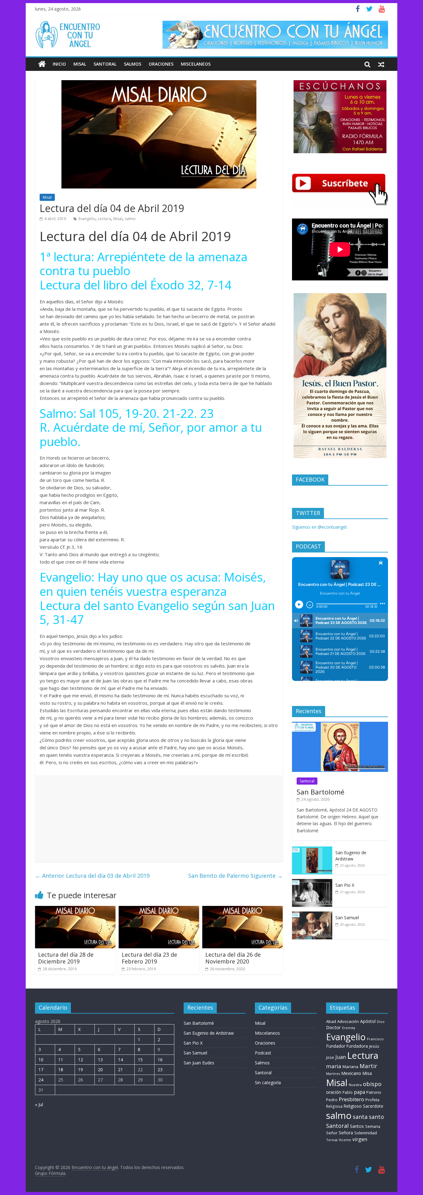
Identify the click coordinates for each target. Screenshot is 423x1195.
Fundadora (357, 1046)
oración (333, 1092)
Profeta (372, 1099)
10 (40, 1060)
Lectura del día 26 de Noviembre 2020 (233, 958)
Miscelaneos (196, 64)
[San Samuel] (312, 915)
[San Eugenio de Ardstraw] (312, 850)
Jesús (374, 1046)
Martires (333, 1073)
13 (100, 1060)
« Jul (39, 1104)
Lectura (104, 218)
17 (40, 1069)
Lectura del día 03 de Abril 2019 (92, 875)
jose (330, 1057)
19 (80, 1069)
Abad (331, 1021)
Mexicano (351, 1073)
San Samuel (347, 917)
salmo (130, 218)
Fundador (335, 1046)
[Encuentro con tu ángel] (42, 64)
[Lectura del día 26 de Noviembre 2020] (242, 909)
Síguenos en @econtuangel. (319, 527)
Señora (346, 1133)
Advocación (348, 1021)
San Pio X (344, 885)
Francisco (375, 1039)
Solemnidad (365, 1133)
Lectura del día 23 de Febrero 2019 (149, 958)
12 (80, 1060)
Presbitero (351, 1099)
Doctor (333, 1027)
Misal (79, 64)
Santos (357, 1126)
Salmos (132, 64)
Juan (340, 1057)
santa (360, 1116)
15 (140, 1060)
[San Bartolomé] (340, 725)
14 (120, 1060)
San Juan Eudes (199, 1063)
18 (60, 1069)
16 (160, 1060)
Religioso (353, 1106)
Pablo (347, 1092)
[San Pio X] (312, 882)
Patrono (373, 1092)
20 (100, 1069)
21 (120, 1069)
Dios (380, 1021)
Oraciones (161, 64)
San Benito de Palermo (235, 875)
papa (359, 1092)
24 (40, 1080)
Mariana (350, 1066)
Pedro (332, 1099)
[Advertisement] (159, 818)
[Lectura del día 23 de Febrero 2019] (159, 909)
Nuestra (355, 1084)
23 (160, 1069)
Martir (368, 1066)
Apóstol (368, 1021)
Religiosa (334, 1106)
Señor (332, 1133)
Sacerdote (373, 1106)
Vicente (345, 1140)
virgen (359, 1139)
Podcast (263, 1053)
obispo (372, 1084)
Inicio (59, 64)
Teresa (332, 1139)
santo (376, 1116)
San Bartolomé (320, 791)
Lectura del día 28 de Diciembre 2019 (66, 958)
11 (60, 1060)
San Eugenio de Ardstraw (350, 856)
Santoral (105, 64)
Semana (372, 1126)
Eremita (348, 1028)
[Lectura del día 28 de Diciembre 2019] (75, 909)
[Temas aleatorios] (381, 64)
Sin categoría (268, 1082)
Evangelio (87, 218)
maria (333, 1066)
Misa (367, 1073)
